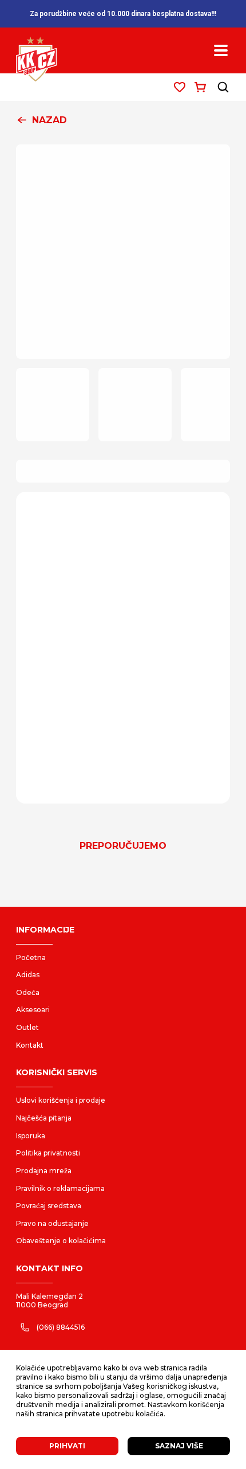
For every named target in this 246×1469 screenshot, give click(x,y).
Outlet (27, 1027)
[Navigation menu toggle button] (221, 50)
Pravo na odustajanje (52, 1223)
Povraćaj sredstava (48, 1205)
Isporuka (30, 1135)
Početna (31, 957)
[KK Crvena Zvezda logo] (36, 60)
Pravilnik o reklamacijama (60, 1188)
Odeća (27, 992)
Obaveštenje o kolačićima (61, 1240)
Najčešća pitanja (44, 1118)
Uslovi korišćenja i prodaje (60, 1100)
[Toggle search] (223, 87)
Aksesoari (33, 1009)
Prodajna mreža (44, 1170)
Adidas (27, 974)
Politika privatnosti (48, 1153)
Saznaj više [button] (179, 1445)
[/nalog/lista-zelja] (179, 87)
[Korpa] (200, 87)
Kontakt (29, 1045)
